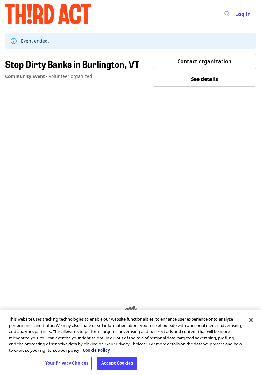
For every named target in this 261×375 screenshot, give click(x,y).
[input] (238, 14)
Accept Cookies (117, 363)
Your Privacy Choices (66, 363)
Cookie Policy (96, 350)
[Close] (251, 320)
